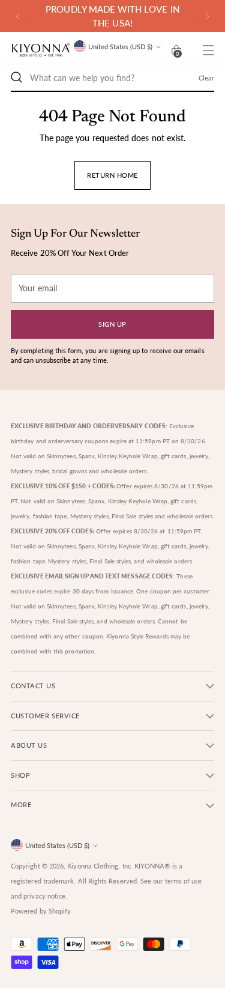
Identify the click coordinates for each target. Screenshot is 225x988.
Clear (206, 78)
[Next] (207, 16)
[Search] (17, 77)
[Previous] (18, 16)
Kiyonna (79, 866)
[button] (176, 50)
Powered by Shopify (41, 911)
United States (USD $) (120, 46)
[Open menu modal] (208, 50)
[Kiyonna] (41, 50)
